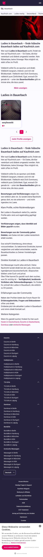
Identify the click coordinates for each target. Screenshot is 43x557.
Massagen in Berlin (11, 453)
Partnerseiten (23, 499)
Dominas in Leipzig (11, 423)
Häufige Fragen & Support (23, 485)
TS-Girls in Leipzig (10, 400)
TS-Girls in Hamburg (11, 389)
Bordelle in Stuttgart (11, 442)
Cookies (23, 520)
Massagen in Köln (10, 461)
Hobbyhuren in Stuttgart (13, 375)
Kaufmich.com (6, 14)
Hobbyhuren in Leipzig (12, 378)
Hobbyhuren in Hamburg (13, 367)
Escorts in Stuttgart (11, 353)
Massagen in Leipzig (11, 467)
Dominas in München (11, 414)
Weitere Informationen (18, 543)
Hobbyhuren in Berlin (11, 364)
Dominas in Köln (10, 417)
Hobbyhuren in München (13, 370)
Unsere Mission (23, 481)
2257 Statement (23, 510)
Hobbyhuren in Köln (11, 373)
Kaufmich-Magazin (23, 489)
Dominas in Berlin (10, 408)
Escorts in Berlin (10, 342)
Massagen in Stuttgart (12, 464)
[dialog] (21, 540)
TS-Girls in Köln (9, 395)
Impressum (23, 517)
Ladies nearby (19, 14)
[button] (21, 553)
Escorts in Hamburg (11, 345)
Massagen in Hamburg (12, 456)
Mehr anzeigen (20, 88)
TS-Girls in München (11, 392)
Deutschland (31, 14)
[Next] (26, 132)
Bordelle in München (11, 436)
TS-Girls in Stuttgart (11, 398)
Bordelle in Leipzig (10, 445)
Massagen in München (12, 459)
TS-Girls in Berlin (10, 386)
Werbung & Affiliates (23, 492)
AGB (23, 503)
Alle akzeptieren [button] (11, 547)
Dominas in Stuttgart (11, 420)
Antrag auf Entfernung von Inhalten (23, 513)
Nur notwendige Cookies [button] (31, 547)
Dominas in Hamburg (11, 411)
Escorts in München (11, 347)
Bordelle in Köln (9, 439)
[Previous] (17, 132)
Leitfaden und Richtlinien (23, 496)
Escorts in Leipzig (10, 356)
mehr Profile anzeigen (21, 139)
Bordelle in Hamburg (11, 433)
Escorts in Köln (9, 350)
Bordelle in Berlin (10, 431)
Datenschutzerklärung (23, 506)
